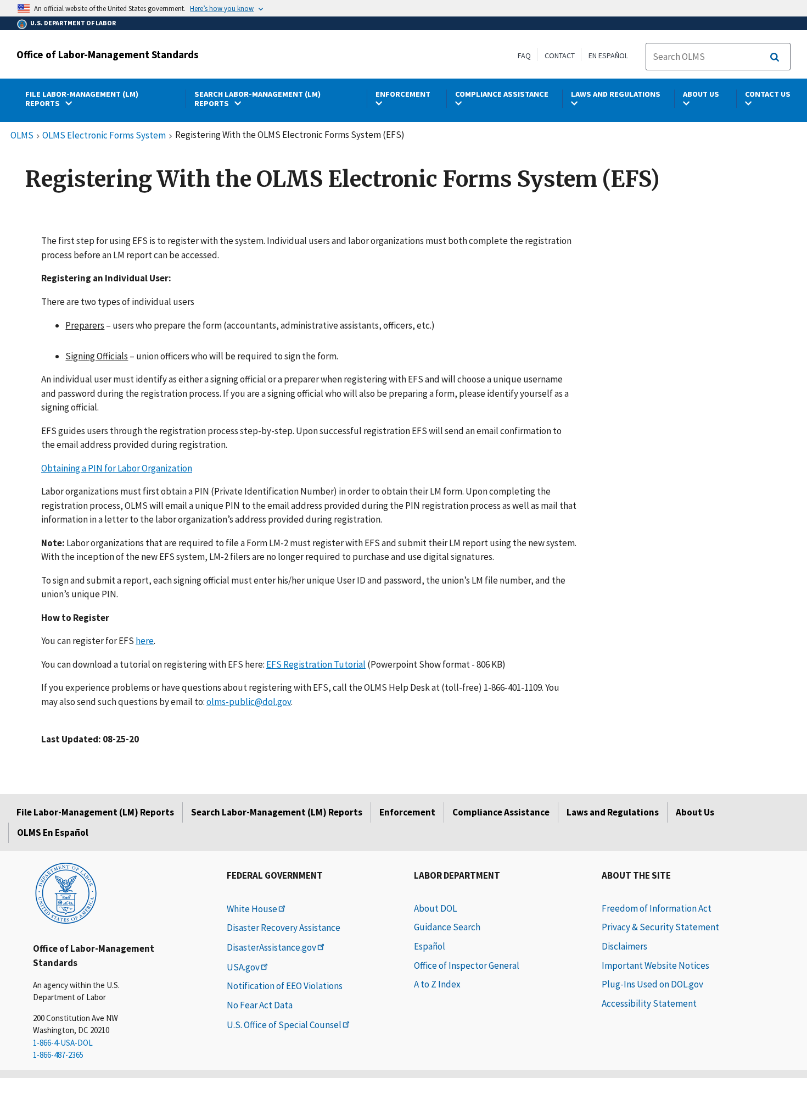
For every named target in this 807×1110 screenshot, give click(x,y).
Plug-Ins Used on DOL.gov (652, 984)
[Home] (66, 892)
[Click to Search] (774, 57)
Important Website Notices (655, 965)
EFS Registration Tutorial (316, 664)
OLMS (21, 136)
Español (429, 946)
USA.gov (243, 967)
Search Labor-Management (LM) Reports (276, 812)
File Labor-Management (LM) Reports (95, 812)
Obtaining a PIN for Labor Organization (116, 468)
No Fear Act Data (260, 1005)
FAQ (524, 55)
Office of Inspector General (466, 965)
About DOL (435, 908)
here (145, 641)
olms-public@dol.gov (248, 702)
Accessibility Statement (649, 1003)
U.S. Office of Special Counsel (284, 1025)
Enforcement (407, 812)
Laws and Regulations (613, 812)
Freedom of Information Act (656, 908)
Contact (560, 55)
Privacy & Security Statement (660, 927)
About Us (695, 812)
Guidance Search (447, 927)
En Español (608, 55)
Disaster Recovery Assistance (283, 928)
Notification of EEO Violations (285, 986)
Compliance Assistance (501, 812)
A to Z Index (437, 984)
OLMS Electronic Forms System (104, 136)
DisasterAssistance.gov (271, 947)
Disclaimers (624, 946)
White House (252, 909)
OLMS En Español (52, 832)
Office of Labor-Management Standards (107, 54)
